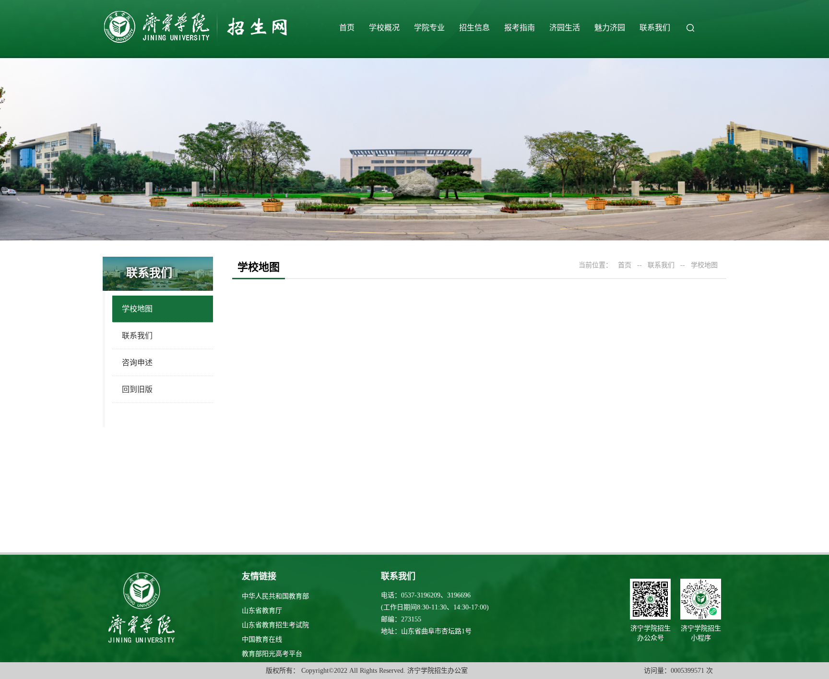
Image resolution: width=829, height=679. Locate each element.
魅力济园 (609, 28)
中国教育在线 (262, 639)
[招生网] (197, 42)
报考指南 (519, 28)
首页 (347, 28)
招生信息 (474, 28)
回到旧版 (137, 389)
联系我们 (655, 28)
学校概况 (384, 28)
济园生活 (564, 28)
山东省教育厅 (262, 610)
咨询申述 (137, 362)
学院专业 (429, 28)
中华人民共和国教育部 (275, 596)
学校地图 (137, 309)
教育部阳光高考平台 (272, 653)
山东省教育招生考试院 (275, 625)
